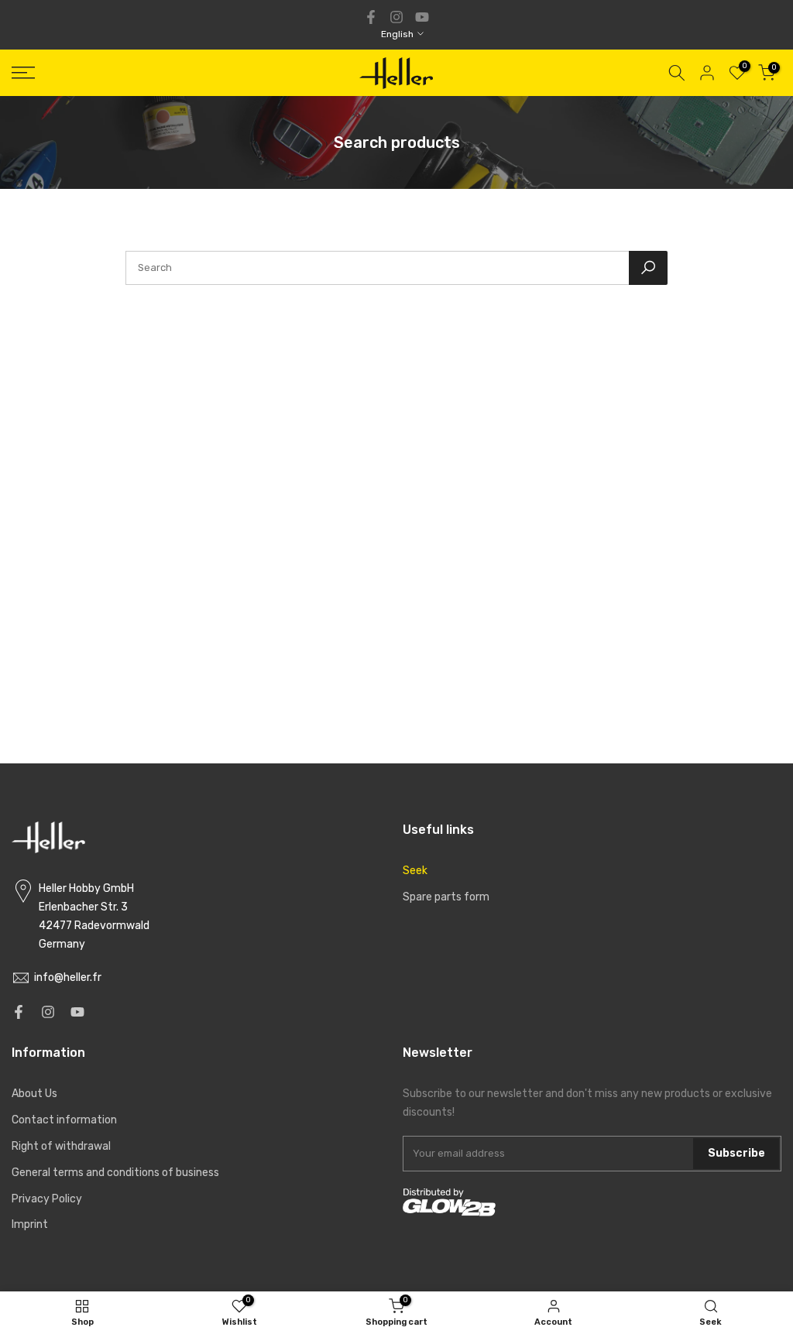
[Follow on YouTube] (422, 17)
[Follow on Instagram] (396, 17)
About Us (34, 1093)
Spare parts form (446, 897)
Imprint (30, 1224)
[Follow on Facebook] (371, 17)
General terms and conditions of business (115, 1172)
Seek (415, 870)
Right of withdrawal (61, 1146)
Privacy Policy (47, 1198)
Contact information (64, 1120)
